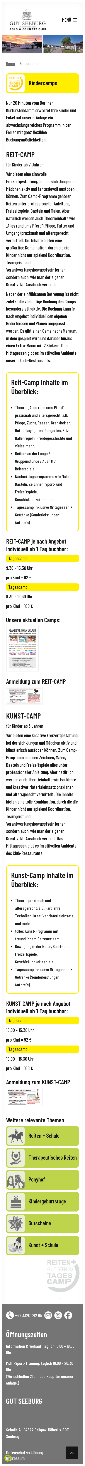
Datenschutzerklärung (24, 1452)
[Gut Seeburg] (27, 20)
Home (10, 63)
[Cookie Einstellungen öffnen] (7, 1459)
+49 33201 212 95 (28, 1315)
